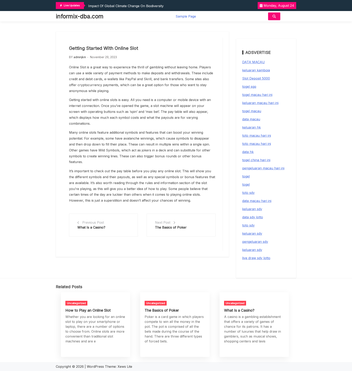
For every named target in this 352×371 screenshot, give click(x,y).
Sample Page (186, 16)
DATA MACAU (253, 62)
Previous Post (93, 222)
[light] (289, 16)
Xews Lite (125, 366)
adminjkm (80, 57)
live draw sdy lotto (256, 258)
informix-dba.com (79, 16)
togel (246, 176)
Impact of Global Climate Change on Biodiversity (126, 6)
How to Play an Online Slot (88, 310)
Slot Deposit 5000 (256, 78)
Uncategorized (76, 303)
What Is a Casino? (91, 227)
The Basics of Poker (171, 227)
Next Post (162, 222)
